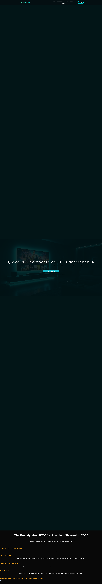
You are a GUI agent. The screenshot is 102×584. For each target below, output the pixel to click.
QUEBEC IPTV (26, 2)
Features (63, 3)
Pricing (66, 1)
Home (54, 1)
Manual (71, 1)
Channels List (60, 1)
